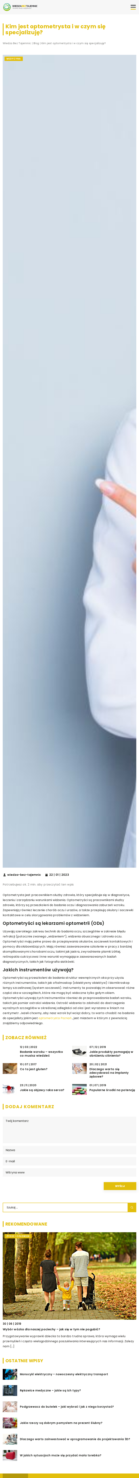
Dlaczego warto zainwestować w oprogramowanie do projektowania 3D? (75, 1439)
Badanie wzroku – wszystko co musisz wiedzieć (41, 1054)
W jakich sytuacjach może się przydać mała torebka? (60, 1455)
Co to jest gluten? (33, 1069)
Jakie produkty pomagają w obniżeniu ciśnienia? (111, 1054)
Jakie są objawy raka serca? (42, 1090)
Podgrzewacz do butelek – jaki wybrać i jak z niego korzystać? (67, 1407)
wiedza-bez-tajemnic (24, 874)
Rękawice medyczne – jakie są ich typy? (50, 1390)
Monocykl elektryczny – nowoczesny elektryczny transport (64, 1374)
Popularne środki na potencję (112, 1090)
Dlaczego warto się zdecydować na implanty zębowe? (109, 1073)
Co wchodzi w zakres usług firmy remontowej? (39, 1329)
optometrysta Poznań (55, 1018)
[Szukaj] (132, 1207)
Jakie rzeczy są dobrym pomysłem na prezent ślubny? (61, 1423)
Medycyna (14, 58)
